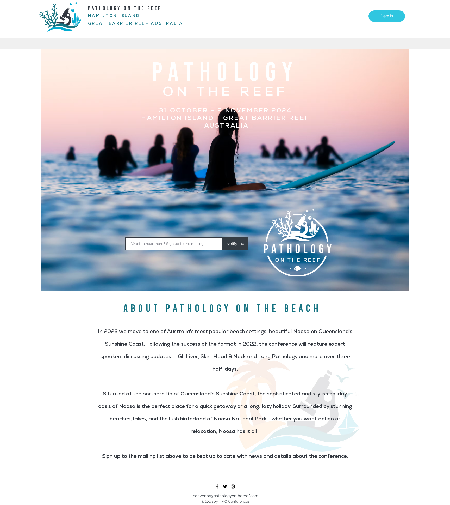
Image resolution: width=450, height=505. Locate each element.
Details (386, 16)
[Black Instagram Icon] (232, 486)
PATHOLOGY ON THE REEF (126, 8)
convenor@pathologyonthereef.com (225, 496)
